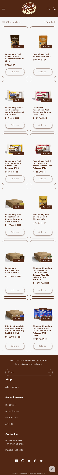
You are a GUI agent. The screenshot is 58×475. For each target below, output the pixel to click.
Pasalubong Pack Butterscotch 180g (42, 55)
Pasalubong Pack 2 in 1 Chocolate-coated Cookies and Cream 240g (14, 111)
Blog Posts (10, 405)
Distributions (11, 418)
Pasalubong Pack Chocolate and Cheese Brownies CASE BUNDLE (13, 218)
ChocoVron (24, 473)
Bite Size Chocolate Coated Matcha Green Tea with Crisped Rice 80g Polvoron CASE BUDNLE (42, 274)
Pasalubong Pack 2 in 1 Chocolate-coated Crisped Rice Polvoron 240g (42, 164)
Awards (9, 424)
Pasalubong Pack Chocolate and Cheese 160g (41, 217)
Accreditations (12, 411)
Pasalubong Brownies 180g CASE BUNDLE (12, 270)
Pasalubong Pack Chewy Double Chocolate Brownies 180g (14, 57)
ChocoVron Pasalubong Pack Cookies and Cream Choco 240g (42, 111)
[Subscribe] (49, 372)
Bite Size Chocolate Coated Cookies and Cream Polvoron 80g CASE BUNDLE (14, 329)
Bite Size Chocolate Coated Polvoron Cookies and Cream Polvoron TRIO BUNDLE (42, 330)
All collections (11, 387)
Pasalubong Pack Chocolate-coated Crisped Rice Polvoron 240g (13, 164)
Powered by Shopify (37, 473)
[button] (3, 8)
